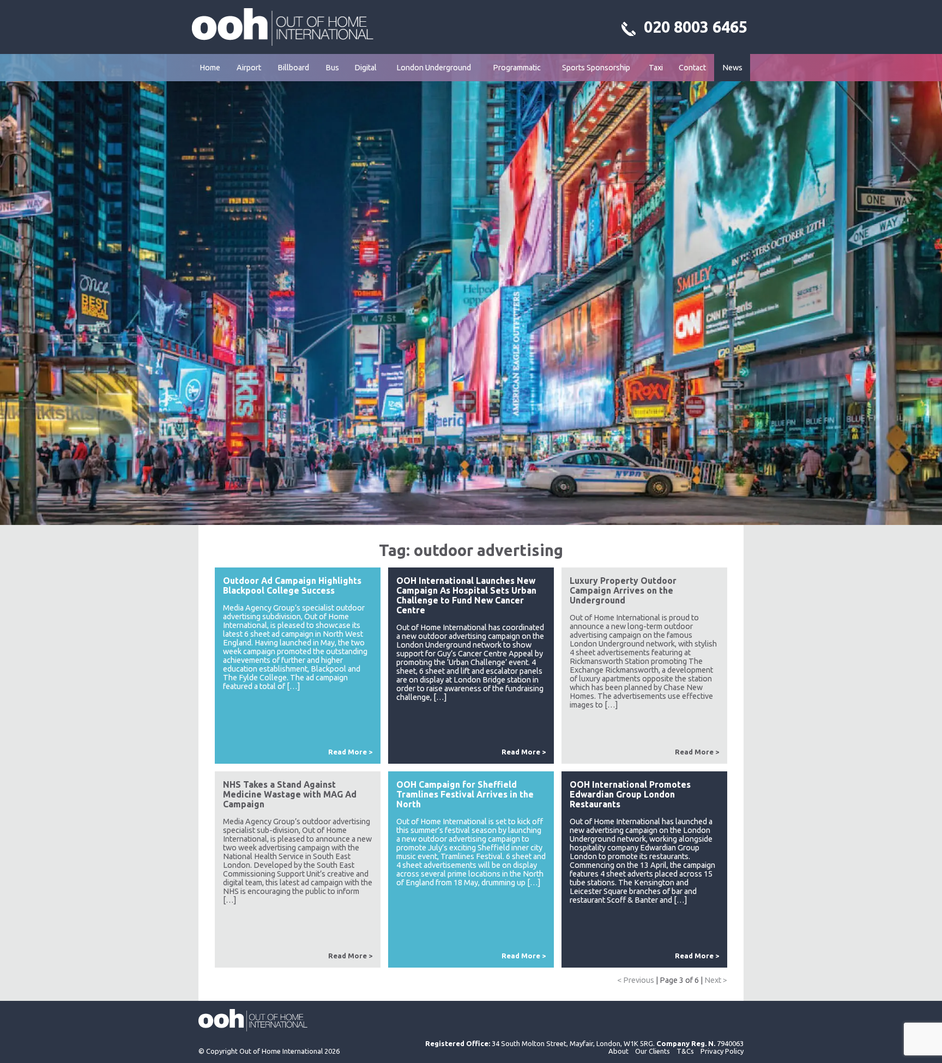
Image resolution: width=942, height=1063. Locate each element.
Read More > (350, 752)
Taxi (656, 67)
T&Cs (685, 1051)
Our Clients (652, 1051)
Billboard (293, 67)
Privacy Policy (722, 1051)
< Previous (635, 980)
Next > (715, 980)
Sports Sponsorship (596, 67)
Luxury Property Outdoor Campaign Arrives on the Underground (623, 590)
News (732, 67)
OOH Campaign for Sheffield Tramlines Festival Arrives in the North (465, 794)
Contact (692, 67)
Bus (332, 67)
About (618, 1051)
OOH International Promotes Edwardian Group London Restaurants (630, 794)
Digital (365, 67)
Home (210, 67)
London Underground (433, 67)
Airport (249, 67)
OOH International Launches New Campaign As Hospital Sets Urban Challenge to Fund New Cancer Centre (466, 595)
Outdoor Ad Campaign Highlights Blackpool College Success (292, 585)
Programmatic (517, 67)
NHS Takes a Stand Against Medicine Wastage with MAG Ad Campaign (290, 794)
